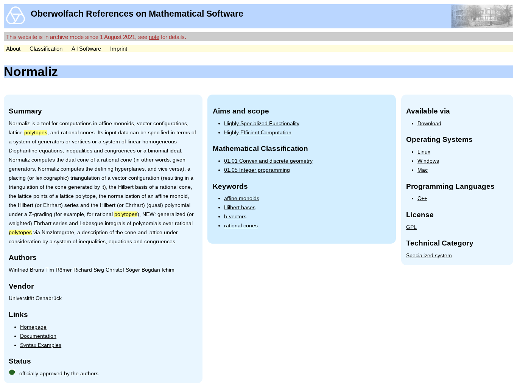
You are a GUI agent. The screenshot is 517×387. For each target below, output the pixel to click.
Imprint (118, 48)
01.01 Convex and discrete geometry (268, 161)
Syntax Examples (40, 345)
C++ (422, 198)
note (154, 37)
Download (429, 123)
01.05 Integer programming (257, 170)
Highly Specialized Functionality (261, 123)
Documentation (38, 336)
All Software (86, 48)
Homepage (33, 327)
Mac (422, 170)
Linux (423, 152)
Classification (46, 48)
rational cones (241, 225)
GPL (411, 227)
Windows (428, 161)
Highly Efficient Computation (257, 132)
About (13, 48)
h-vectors (235, 216)
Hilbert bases (239, 207)
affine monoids (241, 198)
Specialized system (429, 255)
